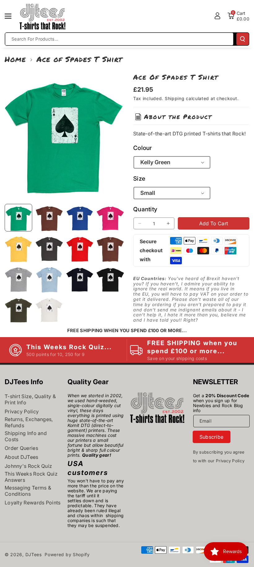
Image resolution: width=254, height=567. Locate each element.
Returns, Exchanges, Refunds (29, 422)
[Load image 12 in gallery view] (110, 279)
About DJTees (21, 457)
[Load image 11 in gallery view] (80, 279)
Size (139, 178)
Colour (142, 148)
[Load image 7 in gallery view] (80, 248)
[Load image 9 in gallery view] (18, 279)
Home (15, 59)
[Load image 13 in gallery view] (18, 309)
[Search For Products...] (242, 39)
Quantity (145, 209)
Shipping (175, 98)
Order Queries (21, 448)
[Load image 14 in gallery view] (49, 309)
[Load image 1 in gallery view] (18, 217)
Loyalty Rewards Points (33, 502)
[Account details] (217, 16)
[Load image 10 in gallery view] (49, 279)
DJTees (33, 554)
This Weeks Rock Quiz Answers (31, 477)
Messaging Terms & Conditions (28, 491)
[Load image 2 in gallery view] (49, 217)
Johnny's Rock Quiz (28, 466)
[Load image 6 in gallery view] (49, 248)
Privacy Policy (22, 411)
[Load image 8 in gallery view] (110, 248)
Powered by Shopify (67, 554)
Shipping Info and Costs (26, 436)
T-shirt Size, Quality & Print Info (30, 399)
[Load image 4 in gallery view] (110, 217)
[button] (11, 16)
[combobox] (119, 39)
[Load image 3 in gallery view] (80, 217)
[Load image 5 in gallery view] (18, 248)
